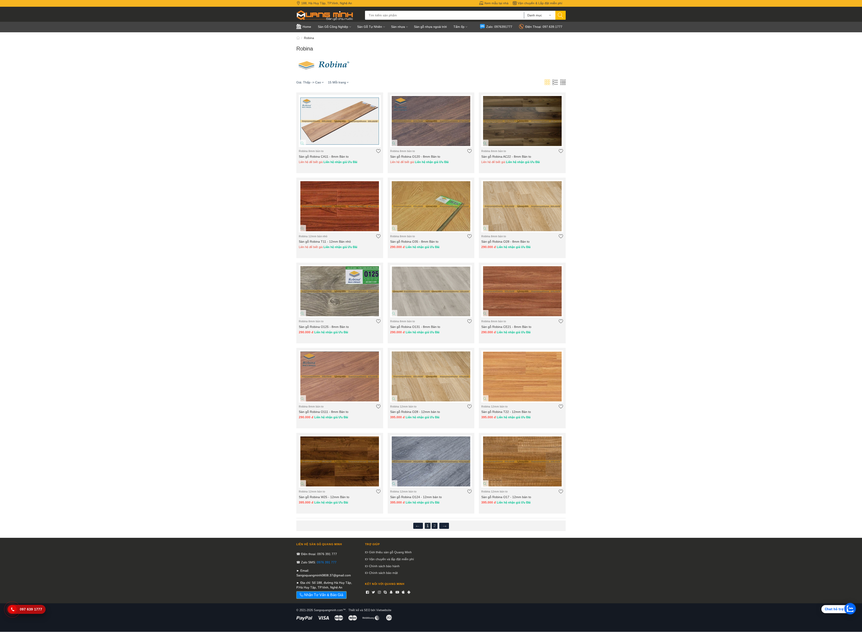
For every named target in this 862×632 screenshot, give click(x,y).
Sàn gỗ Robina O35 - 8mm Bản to (414, 241)
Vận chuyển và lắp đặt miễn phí (391, 559)
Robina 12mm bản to (403, 406)
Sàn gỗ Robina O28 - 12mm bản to (415, 412)
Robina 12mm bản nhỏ (313, 236)
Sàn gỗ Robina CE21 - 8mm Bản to (506, 327)
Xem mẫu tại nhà (495, 3)
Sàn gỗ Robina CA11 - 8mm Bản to (324, 156)
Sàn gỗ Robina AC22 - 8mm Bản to (506, 156)
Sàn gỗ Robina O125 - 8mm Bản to (324, 327)
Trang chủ (298, 38)
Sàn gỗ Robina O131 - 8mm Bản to (415, 327)
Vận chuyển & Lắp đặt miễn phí (539, 3)
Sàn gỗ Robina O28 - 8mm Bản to (505, 241)
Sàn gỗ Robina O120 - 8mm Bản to (415, 156)
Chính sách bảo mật (383, 573)
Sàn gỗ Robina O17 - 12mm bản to (506, 497)
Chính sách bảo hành (384, 566)
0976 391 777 (326, 562)
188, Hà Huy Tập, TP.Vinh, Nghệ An (326, 3)
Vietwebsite (383, 610)
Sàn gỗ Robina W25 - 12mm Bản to (324, 497)
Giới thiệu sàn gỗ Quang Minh (390, 552)
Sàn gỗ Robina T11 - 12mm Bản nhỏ (325, 241)
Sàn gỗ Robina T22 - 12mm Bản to (506, 412)
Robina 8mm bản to (311, 151)
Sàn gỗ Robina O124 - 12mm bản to (416, 497)
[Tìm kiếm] (560, 15)
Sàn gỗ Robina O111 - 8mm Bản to (323, 412)
